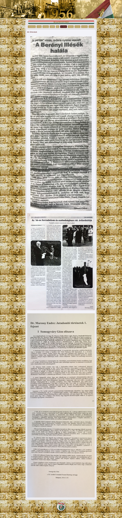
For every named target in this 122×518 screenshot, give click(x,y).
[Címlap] (61, 506)
